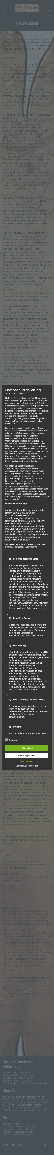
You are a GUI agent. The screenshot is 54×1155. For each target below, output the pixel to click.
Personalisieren (27, 761)
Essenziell (14, 740)
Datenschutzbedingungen (27, 766)
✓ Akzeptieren (26, 748)
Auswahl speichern (26, 755)
